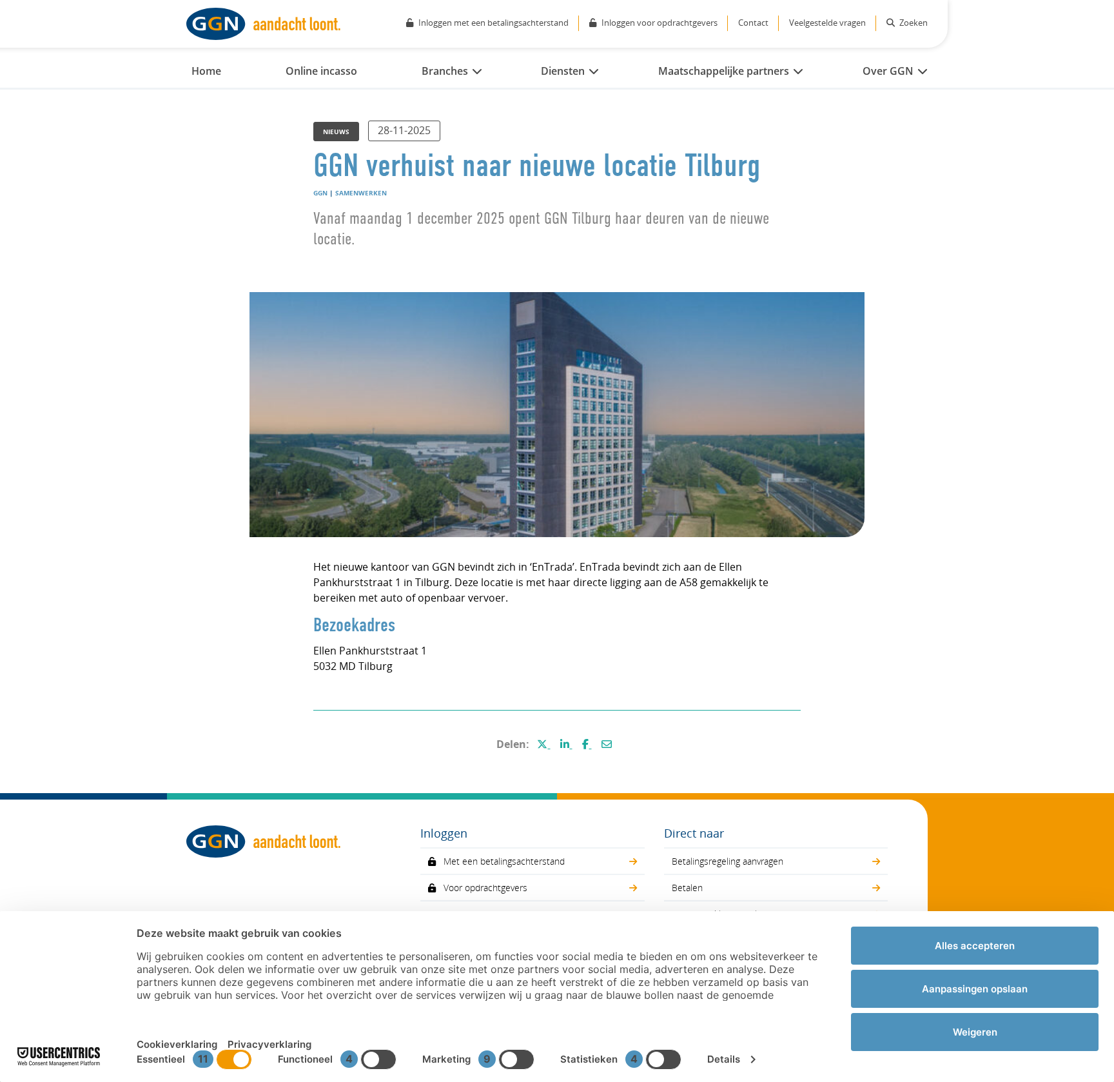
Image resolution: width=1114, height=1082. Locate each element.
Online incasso (321, 71)
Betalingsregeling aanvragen (727, 861)
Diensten (563, 71)
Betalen (687, 887)
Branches (445, 71)
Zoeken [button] (912, 22)
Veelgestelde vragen (827, 22)
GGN (320, 192)
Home (206, 71)
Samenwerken (361, 192)
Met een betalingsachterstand (504, 861)
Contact (753, 22)
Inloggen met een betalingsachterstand (493, 22)
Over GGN (888, 71)
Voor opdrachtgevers (485, 887)
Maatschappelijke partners (723, 71)
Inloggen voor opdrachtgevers (659, 22)
